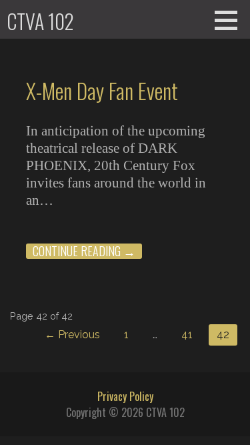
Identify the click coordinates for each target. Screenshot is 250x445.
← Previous (72, 334)
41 (187, 334)
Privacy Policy (125, 396)
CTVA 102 (40, 21)
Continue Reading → (84, 251)
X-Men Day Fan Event (102, 90)
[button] (230, 20)
